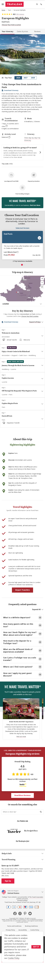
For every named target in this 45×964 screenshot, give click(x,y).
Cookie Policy (13, 958)
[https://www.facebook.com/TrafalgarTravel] (15, 913)
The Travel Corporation (36, 897)
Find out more (21, 737)
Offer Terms (5, 876)
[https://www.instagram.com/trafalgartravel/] (20, 913)
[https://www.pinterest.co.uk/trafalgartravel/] (25, 913)
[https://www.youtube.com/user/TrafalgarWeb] (30, 913)
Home (3, 10)
